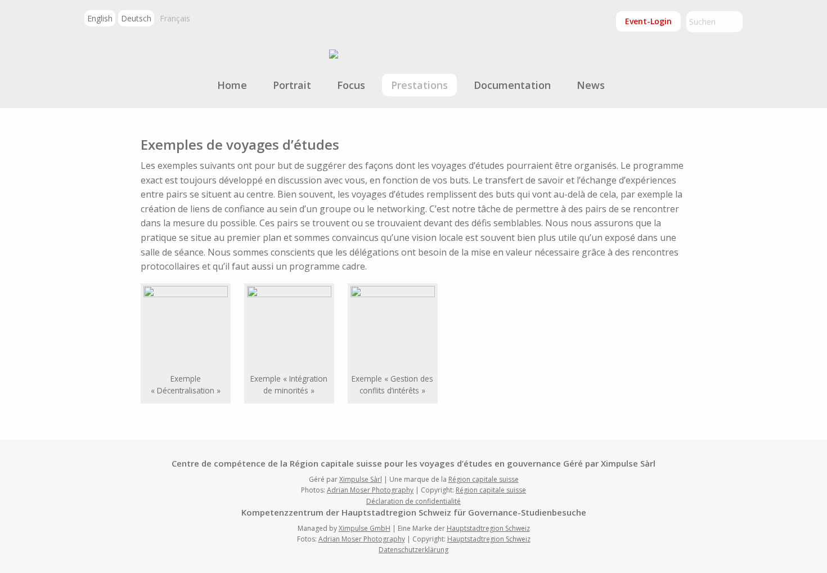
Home (232, 85)
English (100, 18)
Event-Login (648, 21)
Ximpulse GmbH (364, 528)
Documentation (512, 85)
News (591, 85)
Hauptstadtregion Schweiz (488, 528)
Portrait (292, 85)
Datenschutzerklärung (413, 549)
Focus (351, 85)
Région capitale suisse (483, 479)
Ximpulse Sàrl (360, 479)
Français (175, 18)
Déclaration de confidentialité (413, 501)
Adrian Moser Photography (370, 490)
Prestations (419, 85)
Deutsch (136, 18)
